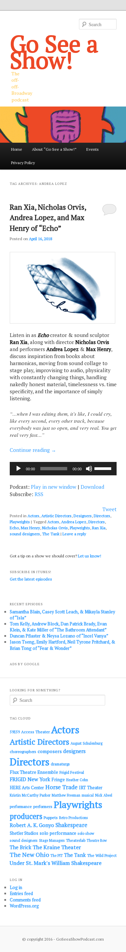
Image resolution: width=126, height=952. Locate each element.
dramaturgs (60, 763)
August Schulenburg (86, 743)
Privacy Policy (23, 162)
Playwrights (20, 521)
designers (74, 751)
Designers (83, 515)
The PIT (56, 855)
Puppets (51, 817)
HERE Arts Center (27, 788)
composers (50, 751)
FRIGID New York (30, 779)
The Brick (20, 847)
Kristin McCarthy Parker (30, 795)
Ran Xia (99, 527)
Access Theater (35, 731)
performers (42, 806)
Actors (33, 515)
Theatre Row (97, 840)
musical (88, 795)
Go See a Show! (54, 51)
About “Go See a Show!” (54, 149)
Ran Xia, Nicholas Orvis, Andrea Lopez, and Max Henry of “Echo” (48, 217)
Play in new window (53, 486)
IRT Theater (90, 788)
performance (21, 806)
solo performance (58, 833)
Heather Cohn (77, 779)
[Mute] (89, 468)
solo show (86, 833)
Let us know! (89, 555)
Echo (14, 527)
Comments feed (25, 900)
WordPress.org (24, 906)
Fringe (58, 779)
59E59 (15, 732)
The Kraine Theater (57, 847)
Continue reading (33, 450)
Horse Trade (61, 787)
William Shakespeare (76, 863)
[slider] (103, 468)
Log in (16, 887)
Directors (102, 515)
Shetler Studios (24, 833)
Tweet (109, 509)
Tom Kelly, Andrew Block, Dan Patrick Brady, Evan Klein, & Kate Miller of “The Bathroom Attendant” (58, 627)
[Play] (18, 468)
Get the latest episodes (31, 579)
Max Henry (30, 527)
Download (92, 486)
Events (92, 149)
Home (16, 149)
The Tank (50, 533)
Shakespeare (71, 825)
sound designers (25, 533)
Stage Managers (52, 840)
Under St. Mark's (30, 863)
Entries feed (21, 893)
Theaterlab (75, 840)
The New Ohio (29, 855)
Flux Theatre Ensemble (34, 772)
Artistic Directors (56, 515)
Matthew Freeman (66, 795)
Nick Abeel (103, 795)
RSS (39, 494)
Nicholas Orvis (55, 527)
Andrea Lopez (73, 521)
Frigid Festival (71, 772)
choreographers (23, 751)
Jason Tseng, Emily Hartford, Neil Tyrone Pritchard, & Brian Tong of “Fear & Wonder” (62, 645)
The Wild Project (102, 855)
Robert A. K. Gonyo (32, 825)
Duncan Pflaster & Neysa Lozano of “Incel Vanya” (59, 636)
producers (26, 816)
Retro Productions (73, 817)
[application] (63, 468)
